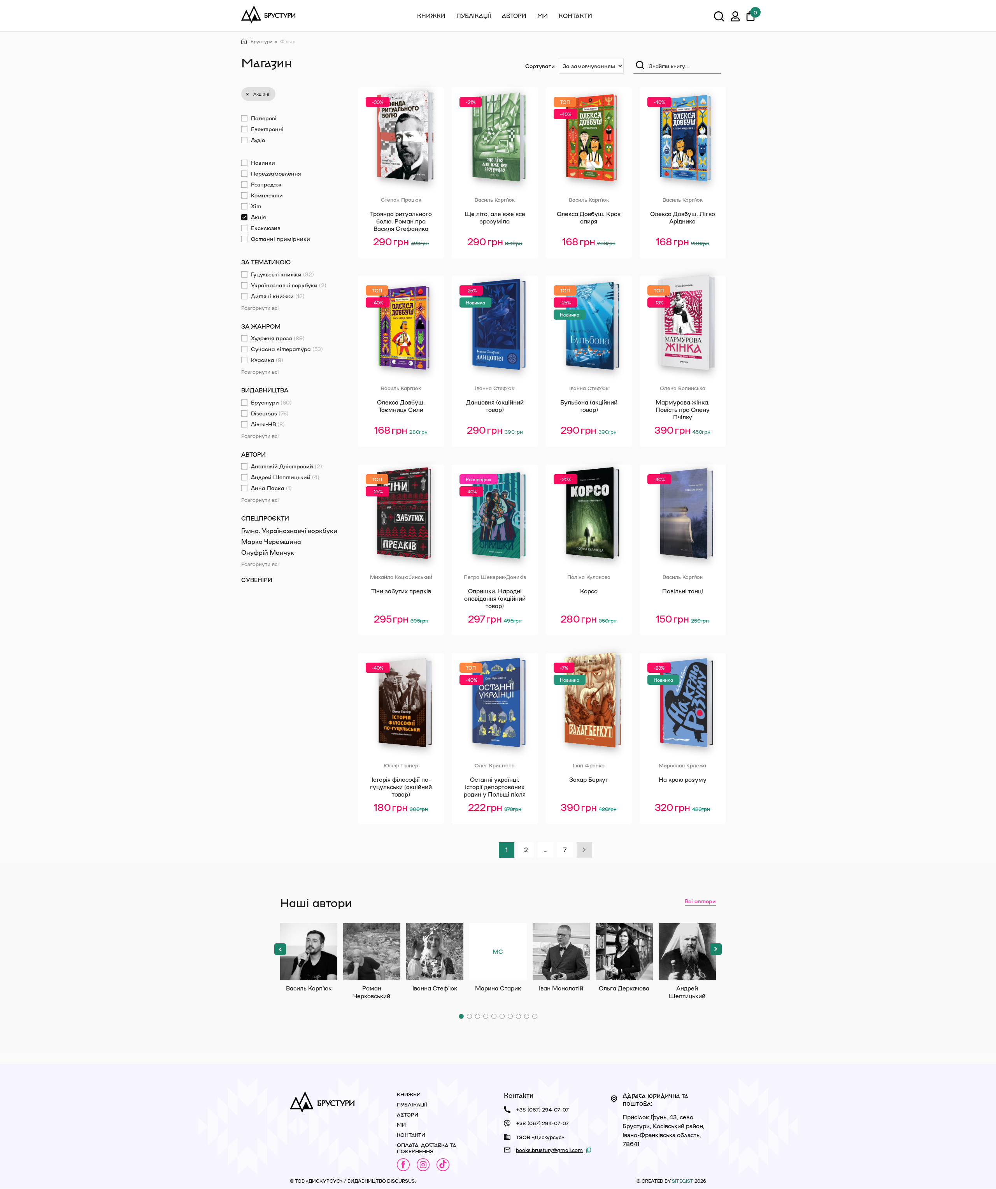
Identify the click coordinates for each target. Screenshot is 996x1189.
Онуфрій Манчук (267, 552)
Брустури (261, 41)
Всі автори (700, 901)
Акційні (261, 94)
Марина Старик (498, 964)
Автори (514, 15)
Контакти (575, 15)
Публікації (473, 15)
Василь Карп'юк (308, 951)
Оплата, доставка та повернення (426, 1148)
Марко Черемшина (271, 541)
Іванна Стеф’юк (434, 951)
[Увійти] (735, 17)
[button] (280, 949)
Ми (542, 15)
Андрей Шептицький (687, 951)
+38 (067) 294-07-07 (542, 1109)
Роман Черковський (371, 951)
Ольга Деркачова (624, 951)
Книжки (431, 15)
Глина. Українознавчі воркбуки (289, 530)
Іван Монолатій (561, 951)
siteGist (682, 1181)
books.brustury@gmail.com (549, 1150)
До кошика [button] (402, 259)
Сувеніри (256, 579)
